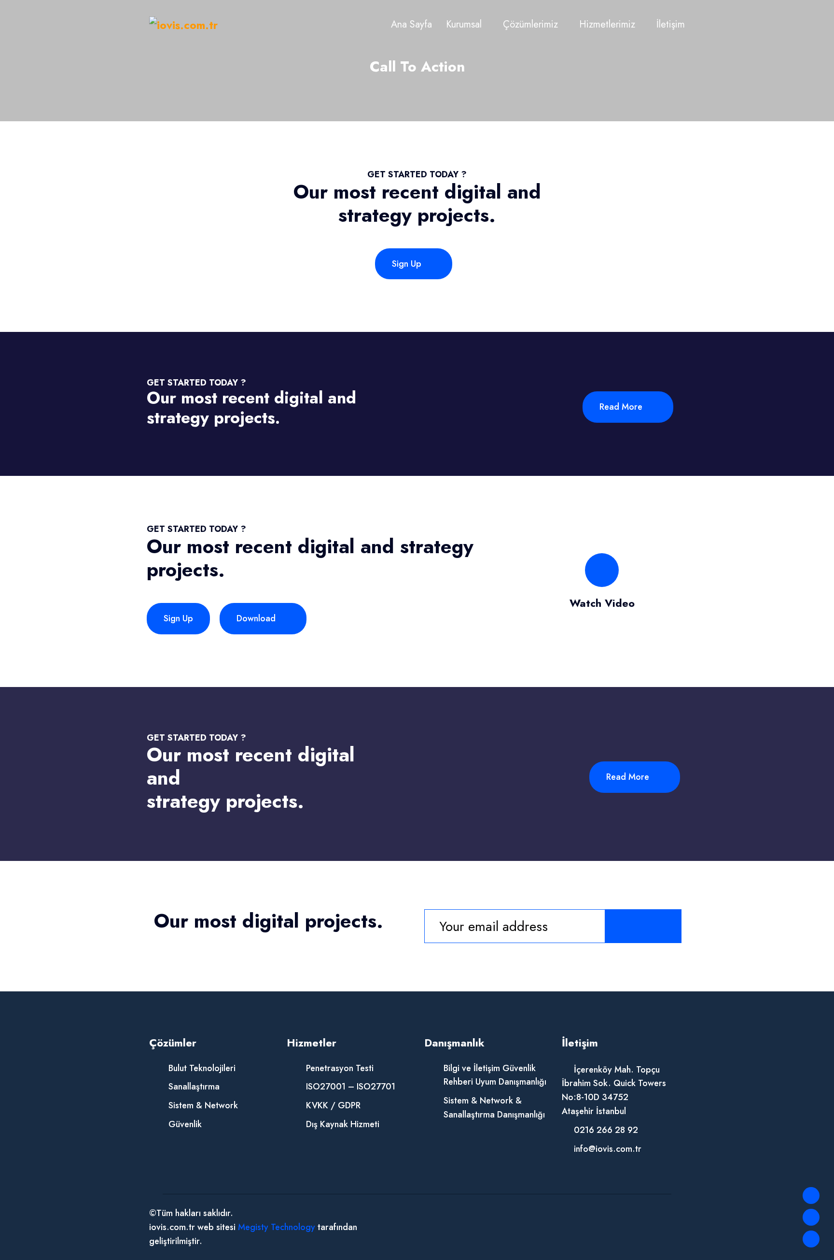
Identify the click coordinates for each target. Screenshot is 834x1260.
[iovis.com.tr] (183, 24)
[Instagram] (811, 1239)
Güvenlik (185, 1124)
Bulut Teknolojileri (202, 1068)
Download (257, 618)
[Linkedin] (811, 1195)
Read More (622, 407)
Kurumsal (464, 24)
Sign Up (408, 264)
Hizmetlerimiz (607, 24)
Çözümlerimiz (530, 24)
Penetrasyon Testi (340, 1068)
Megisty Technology (276, 1227)
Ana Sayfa (411, 24)
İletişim (670, 24)
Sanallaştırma (194, 1086)
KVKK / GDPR (333, 1105)
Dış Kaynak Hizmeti (342, 1124)
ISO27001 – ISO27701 (350, 1086)
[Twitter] (811, 1217)
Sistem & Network (203, 1105)
